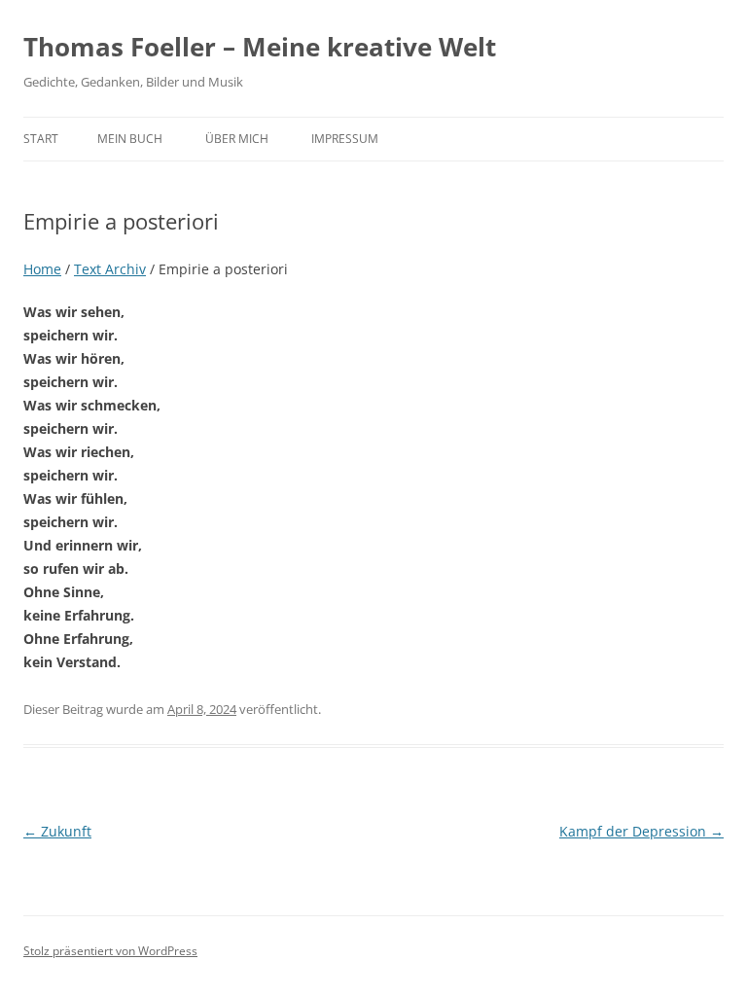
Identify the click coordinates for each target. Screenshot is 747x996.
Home (42, 269)
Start (40, 138)
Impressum (344, 138)
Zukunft (57, 831)
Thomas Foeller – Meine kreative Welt (259, 46)
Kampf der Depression (641, 831)
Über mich (236, 138)
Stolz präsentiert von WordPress (110, 951)
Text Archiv (110, 269)
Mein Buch (129, 138)
